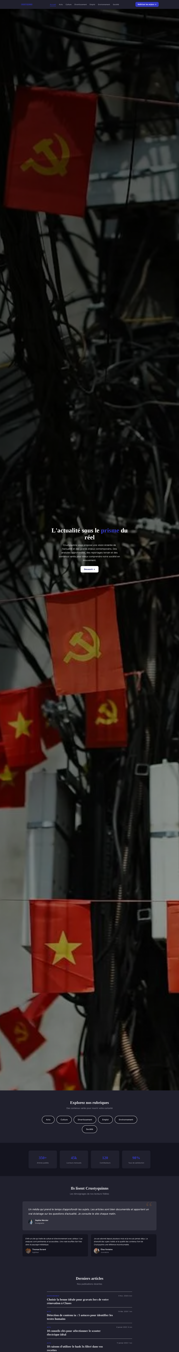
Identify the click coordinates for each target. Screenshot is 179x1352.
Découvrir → (89, 569)
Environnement (104, 4)
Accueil (53, 4)
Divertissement (80, 4)
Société (116, 4)
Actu (61, 4)
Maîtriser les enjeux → (147, 4)
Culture (68, 4)
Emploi (92, 4)
